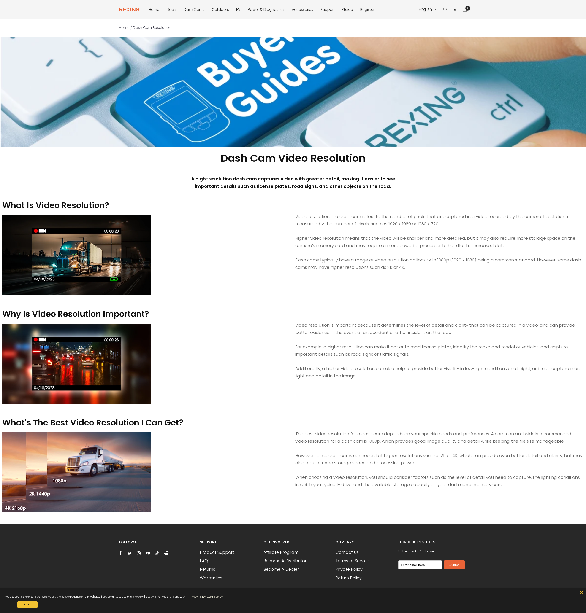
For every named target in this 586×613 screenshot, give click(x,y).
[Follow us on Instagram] (138, 553)
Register (367, 9)
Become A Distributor (285, 561)
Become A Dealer (281, 569)
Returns (207, 569)
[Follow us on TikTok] (157, 553)
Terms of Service (352, 561)
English (425, 9)
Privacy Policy (197, 596)
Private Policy (349, 569)
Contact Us (347, 552)
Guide (347, 9)
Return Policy (349, 578)
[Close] (581, 592)
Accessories (302, 9)
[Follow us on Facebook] (120, 553)
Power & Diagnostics (266, 9)
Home (154, 9)
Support (327, 9)
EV (238, 9)
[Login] (455, 9)
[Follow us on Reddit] (166, 553)
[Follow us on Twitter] (129, 553)
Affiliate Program (280, 552)
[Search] (445, 10)
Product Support (217, 552)
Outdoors (220, 9)
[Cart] (464, 10)
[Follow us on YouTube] (147, 553)
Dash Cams (194, 9)
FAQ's (205, 561)
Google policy (215, 596)
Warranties (211, 578)
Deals (171, 9)
